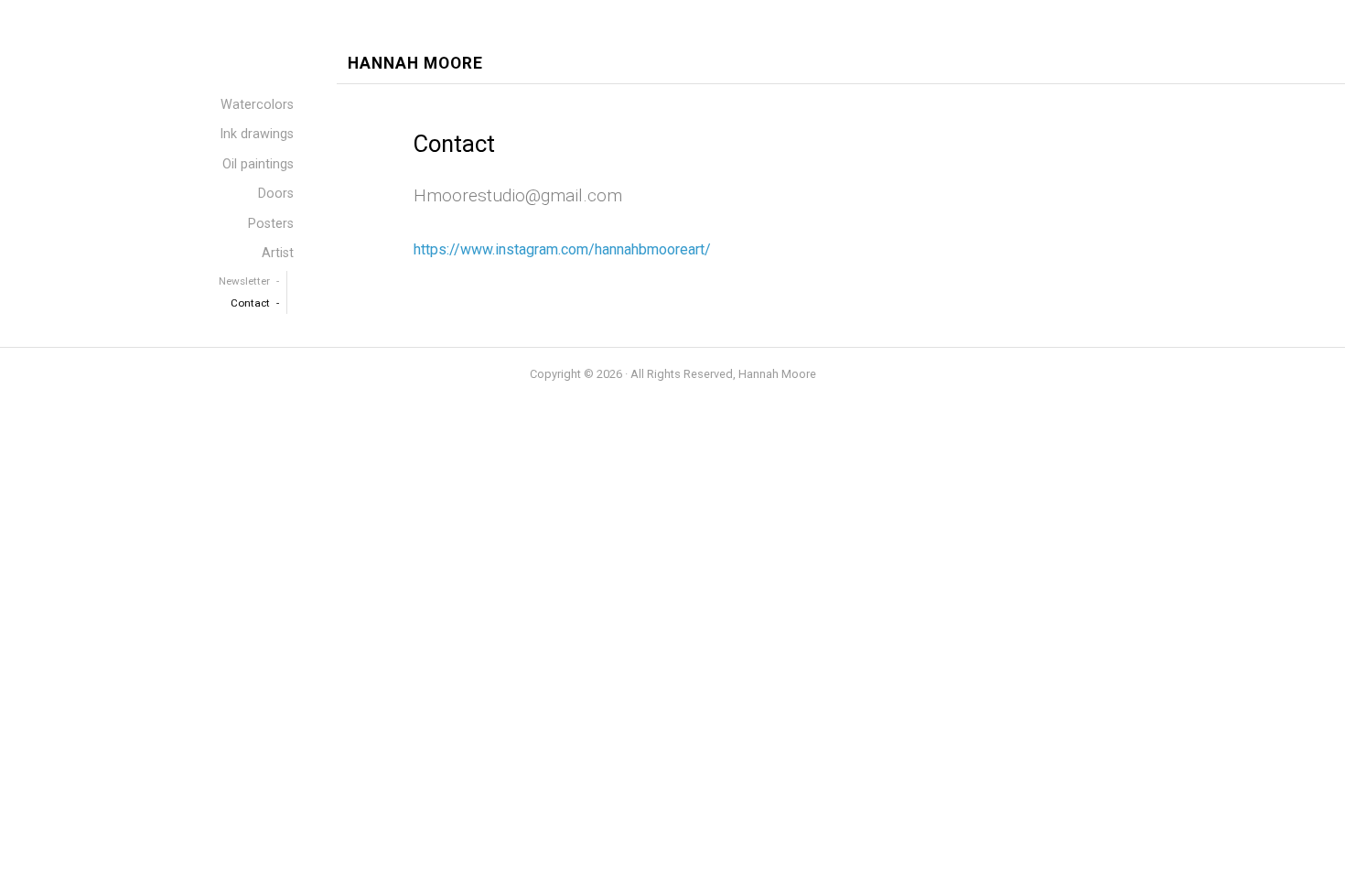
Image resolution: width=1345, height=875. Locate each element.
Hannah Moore (415, 63)
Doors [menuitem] (276, 193)
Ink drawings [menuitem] (257, 134)
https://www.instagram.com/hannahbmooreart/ (562, 249)
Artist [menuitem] (278, 253)
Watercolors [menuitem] (257, 105)
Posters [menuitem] (271, 224)
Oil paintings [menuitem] (258, 164)
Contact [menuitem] (250, 303)
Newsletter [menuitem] (244, 281)
